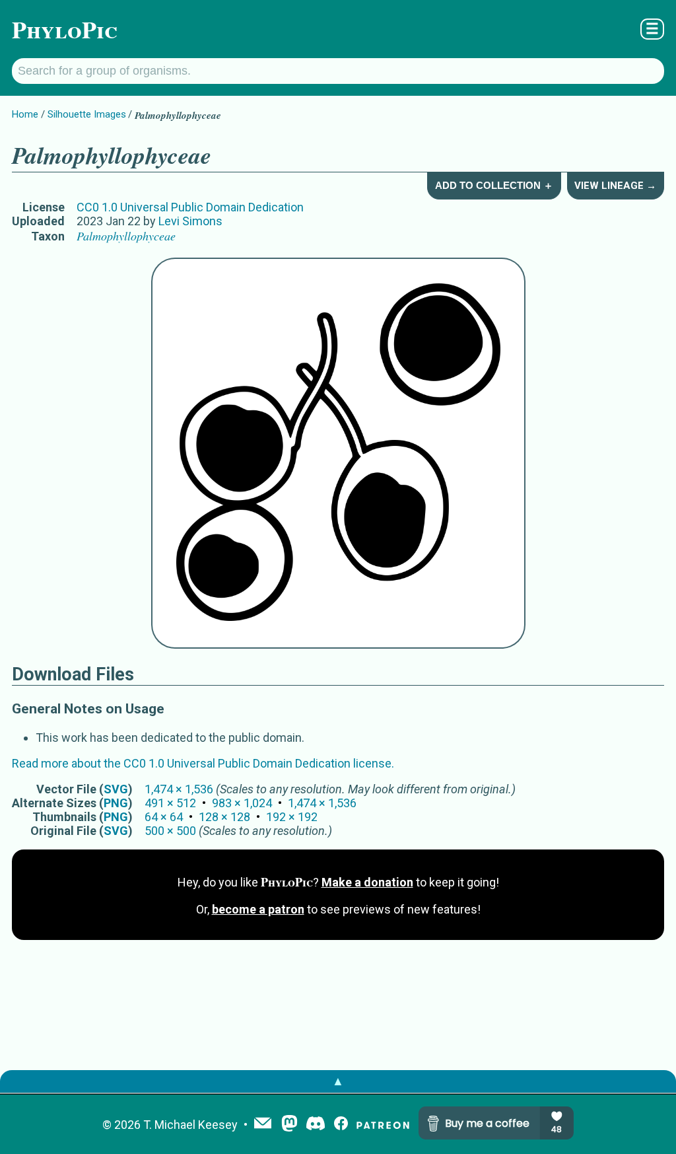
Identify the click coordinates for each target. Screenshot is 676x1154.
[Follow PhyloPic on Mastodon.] (289, 1124)
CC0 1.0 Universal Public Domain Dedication (190, 207)
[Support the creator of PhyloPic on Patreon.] (382, 1125)
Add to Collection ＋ (494, 185)
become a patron (258, 909)
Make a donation (367, 882)
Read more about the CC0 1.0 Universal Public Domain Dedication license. (203, 763)
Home (25, 114)
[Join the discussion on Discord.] (315, 1124)
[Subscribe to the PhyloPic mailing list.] (263, 1124)
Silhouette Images (87, 114)
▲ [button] (338, 1081)
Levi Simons (190, 221)
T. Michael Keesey (190, 1125)
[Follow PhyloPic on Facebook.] (341, 1124)
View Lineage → (615, 186)
